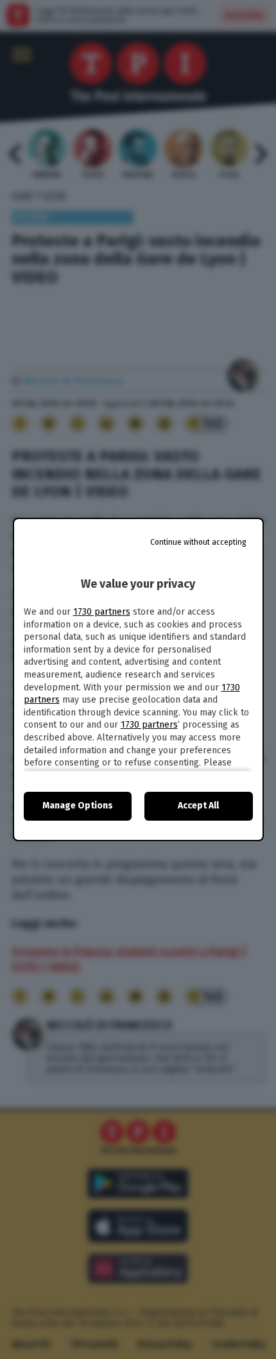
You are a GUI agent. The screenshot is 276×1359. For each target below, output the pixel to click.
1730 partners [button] (101, 611)
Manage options (77, 805)
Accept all (198, 805)
